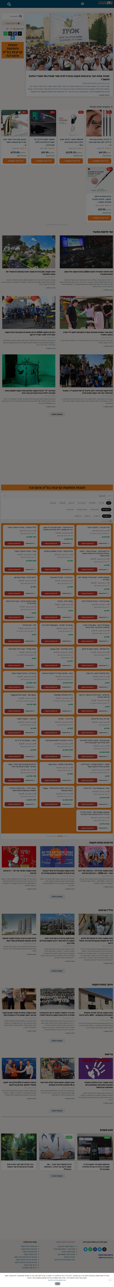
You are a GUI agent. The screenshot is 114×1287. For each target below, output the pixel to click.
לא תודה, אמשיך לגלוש (57, 663)
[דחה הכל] (110, 1280)
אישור (57, 1284)
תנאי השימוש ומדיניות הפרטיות (57, 1280)
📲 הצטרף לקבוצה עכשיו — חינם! (57, 658)
